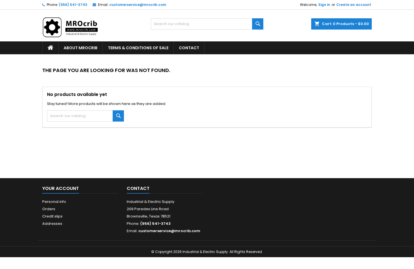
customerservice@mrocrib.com (137, 4)
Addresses (52, 223)
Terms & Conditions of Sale (138, 48)
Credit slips (52, 216)
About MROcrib (80, 48)
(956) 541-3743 (73, 4)
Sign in (324, 4)
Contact (189, 48)
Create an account (353, 4)
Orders (48, 209)
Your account (60, 188)
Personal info (54, 201)
